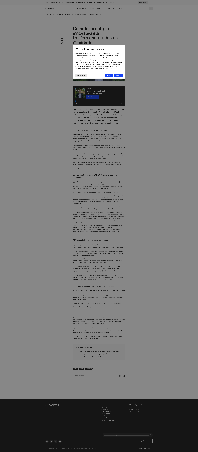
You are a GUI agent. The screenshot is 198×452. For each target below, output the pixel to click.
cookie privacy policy (83, 68)
